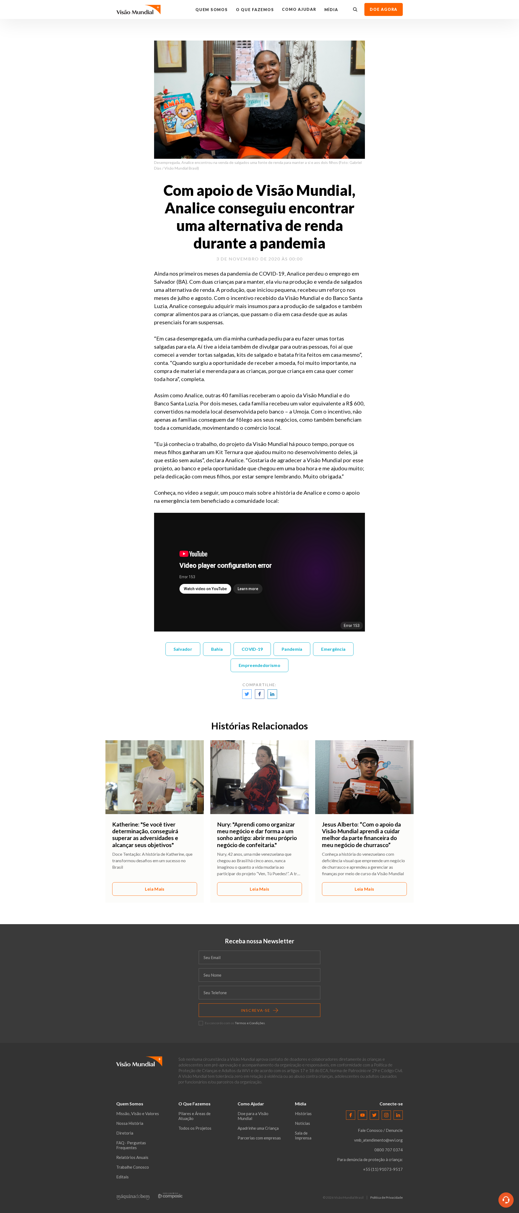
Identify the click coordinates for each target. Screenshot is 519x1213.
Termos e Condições (250, 1023)
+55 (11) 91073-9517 (383, 1169)
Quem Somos (211, 9)
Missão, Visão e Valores (137, 1113)
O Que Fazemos (255, 9)
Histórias (303, 1113)
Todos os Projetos (194, 1128)
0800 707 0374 (388, 1149)
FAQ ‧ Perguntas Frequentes (131, 1145)
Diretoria (124, 1133)
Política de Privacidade (386, 1197)
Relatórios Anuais (132, 1157)
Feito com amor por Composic (170, 1195)
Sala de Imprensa (303, 1135)
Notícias (302, 1123)
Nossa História (129, 1123)
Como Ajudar (299, 9)
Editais (122, 1176)
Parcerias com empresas (259, 1137)
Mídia (331, 9)
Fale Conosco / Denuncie (380, 1130)
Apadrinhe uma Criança (258, 1128)
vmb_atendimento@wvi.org (378, 1140)
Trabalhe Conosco (132, 1167)
